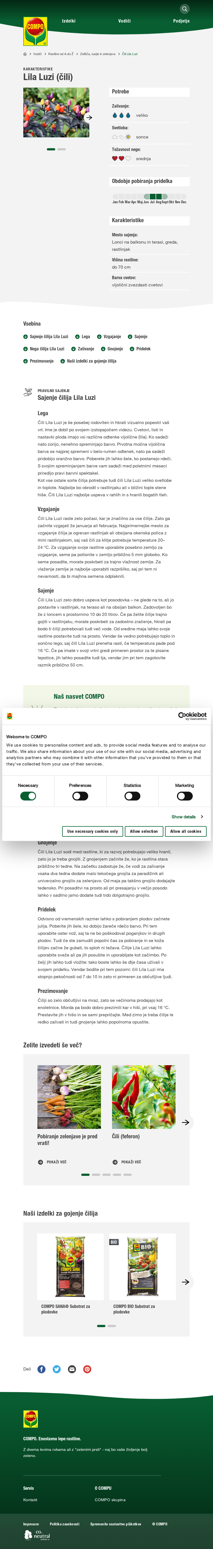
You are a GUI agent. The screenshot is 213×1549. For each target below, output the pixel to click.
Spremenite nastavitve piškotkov (115, 1524)
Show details (184, 816)
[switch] (80, 796)
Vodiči (124, 21)
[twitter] (56, 1369)
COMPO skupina (110, 1499)
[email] (72, 1369)
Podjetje (181, 21)
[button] (51, 149)
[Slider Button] (89, 117)
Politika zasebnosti (64, 1524)
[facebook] (41, 1369)
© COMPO (159, 1524)
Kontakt (30, 1499)
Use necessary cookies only (92, 832)
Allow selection (144, 832)
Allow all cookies (186, 832)
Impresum (31, 1524)
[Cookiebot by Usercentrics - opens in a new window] (182, 716)
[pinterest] (87, 1369)
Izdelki (69, 21)
